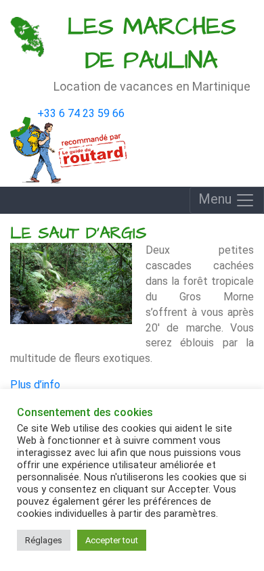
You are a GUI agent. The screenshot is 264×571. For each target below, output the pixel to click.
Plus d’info (35, 384)
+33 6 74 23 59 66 (81, 113)
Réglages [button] (43, 540)
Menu (216, 199)
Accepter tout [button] (111, 540)
